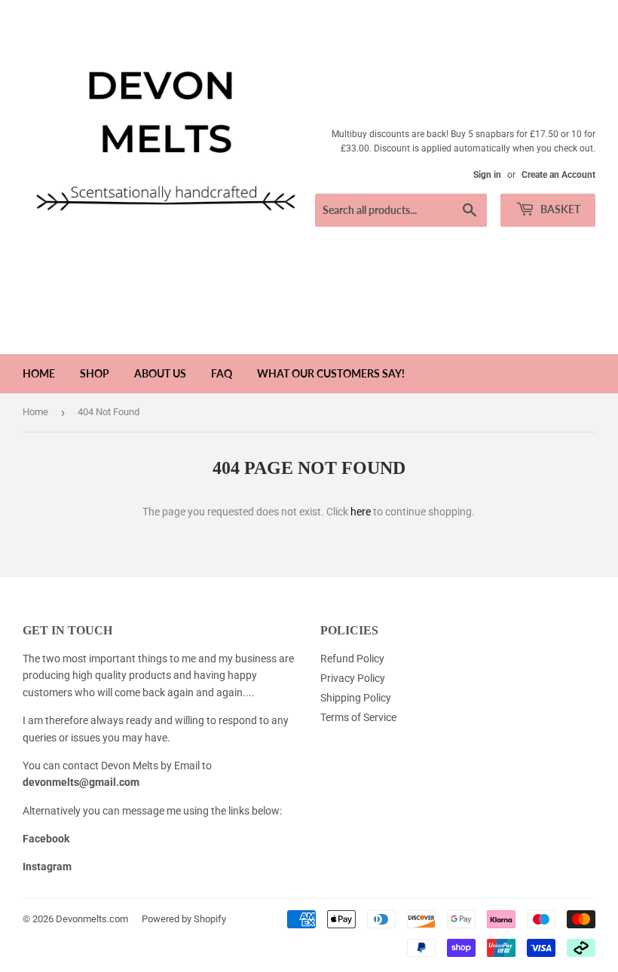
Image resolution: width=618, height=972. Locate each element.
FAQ (221, 373)
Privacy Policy (352, 678)
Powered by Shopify (184, 919)
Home (39, 373)
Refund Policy (352, 659)
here (360, 512)
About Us (160, 373)
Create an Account (558, 175)
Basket (559, 209)
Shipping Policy (355, 698)
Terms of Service (358, 717)
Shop (94, 373)
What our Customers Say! (331, 373)
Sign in (487, 175)
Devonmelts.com (92, 919)
